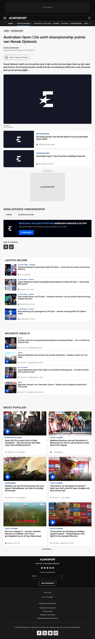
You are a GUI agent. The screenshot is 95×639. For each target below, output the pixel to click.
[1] (42, 567)
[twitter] (44, 633)
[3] (47, 567)
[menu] (89, 18)
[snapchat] (50, 633)
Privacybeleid (47, 611)
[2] (44, 567)
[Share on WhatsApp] (11, 247)
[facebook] (39, 633)
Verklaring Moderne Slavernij (47, 618)
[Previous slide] (4, 23)
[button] (4, 18)
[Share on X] (5, 247)
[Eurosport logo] (18, 18)
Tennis (6, 31)
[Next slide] (91, 23)
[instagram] (56, 633)
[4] (50, 567)
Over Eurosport (47, 597)
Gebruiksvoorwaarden (47, 608)
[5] (53, 567)
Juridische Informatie (47, 615)
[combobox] (47, 576)
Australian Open (17, 31)
